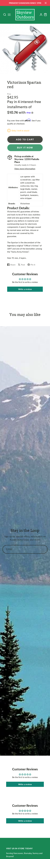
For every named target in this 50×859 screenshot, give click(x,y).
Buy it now (25, 147)
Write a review (25, 289)
